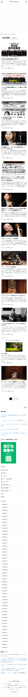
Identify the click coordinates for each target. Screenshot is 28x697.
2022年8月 (4, 647)
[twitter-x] (11, 681)
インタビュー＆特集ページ (7, 687)
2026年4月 (4, 516)
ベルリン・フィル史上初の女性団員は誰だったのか (12, 654)
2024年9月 (4, 572)
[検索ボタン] (26, 1)
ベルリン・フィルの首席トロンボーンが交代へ (11, 664)
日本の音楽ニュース (7, 490)
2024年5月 (4, 584)
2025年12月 (5, 528)
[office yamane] (14, 1)
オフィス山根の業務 (7, 478)
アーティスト (15, 687)
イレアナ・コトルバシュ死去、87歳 (9, 429)
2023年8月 (4, 611)
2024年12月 (5, 564)
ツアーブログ (6, 481)
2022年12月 (5, 635)
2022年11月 (5, 638)
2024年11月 (5, 566)
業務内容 (21, 687)
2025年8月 (4, 540)
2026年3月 (4, 519)
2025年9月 (4, 537)
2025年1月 (4, 561)
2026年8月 (4, 504)
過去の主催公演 (11, 685)
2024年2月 (4, 593)
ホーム (5, 683)
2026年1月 (4, 525)
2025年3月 (4, 555)
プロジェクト (17, 683)
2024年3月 (4, 590)
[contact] (18, 681)
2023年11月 (5, 602)
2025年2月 (4, 558)
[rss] (16, 681)
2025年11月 (5, 531)
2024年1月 (4, 596)
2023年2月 (4, 629)
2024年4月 (4, 587)
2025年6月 (4, 546)
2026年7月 (4, 507)
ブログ (24, 687)
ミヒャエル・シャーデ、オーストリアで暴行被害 (12, 420)
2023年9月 (4, 608)
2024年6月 (4, 581)
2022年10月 (5, 641)
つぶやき (5, 476)
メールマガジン (11, 689)
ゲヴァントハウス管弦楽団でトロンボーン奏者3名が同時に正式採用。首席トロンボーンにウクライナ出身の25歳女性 (14, 660)
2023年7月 (4, 614)
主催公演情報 (6, 487)
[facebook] (9, 681)
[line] (15, 681)
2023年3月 (4, 626)
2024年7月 (4, 578)
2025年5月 (4, 549)
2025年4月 (4, 552)
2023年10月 (5, 605)
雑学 (4, 496)
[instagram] (13, 681)
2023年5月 (4, 620)
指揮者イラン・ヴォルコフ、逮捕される (10, 672)
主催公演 (9, 683)
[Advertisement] (14, 18)
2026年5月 (4, 513)
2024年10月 (5, 569)
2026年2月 (4, 522)
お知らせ (5, 473)
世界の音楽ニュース (7, 484)
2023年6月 (4, 617)
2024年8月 (4, 575)
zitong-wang (5, 470)
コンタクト (17, 689)
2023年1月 (4, 632)
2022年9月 (4, 644)
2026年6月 (4, 510)
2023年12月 (5, 599)
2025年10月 (5, 534)
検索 (25, 407)
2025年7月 (4, 543)
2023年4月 (4, 623)
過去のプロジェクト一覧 (19, 685)
